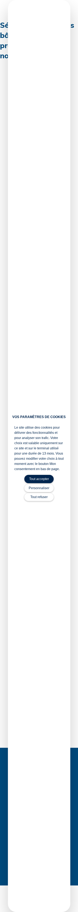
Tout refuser (39, 497)
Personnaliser (39, 488)
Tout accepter (39, 479)
